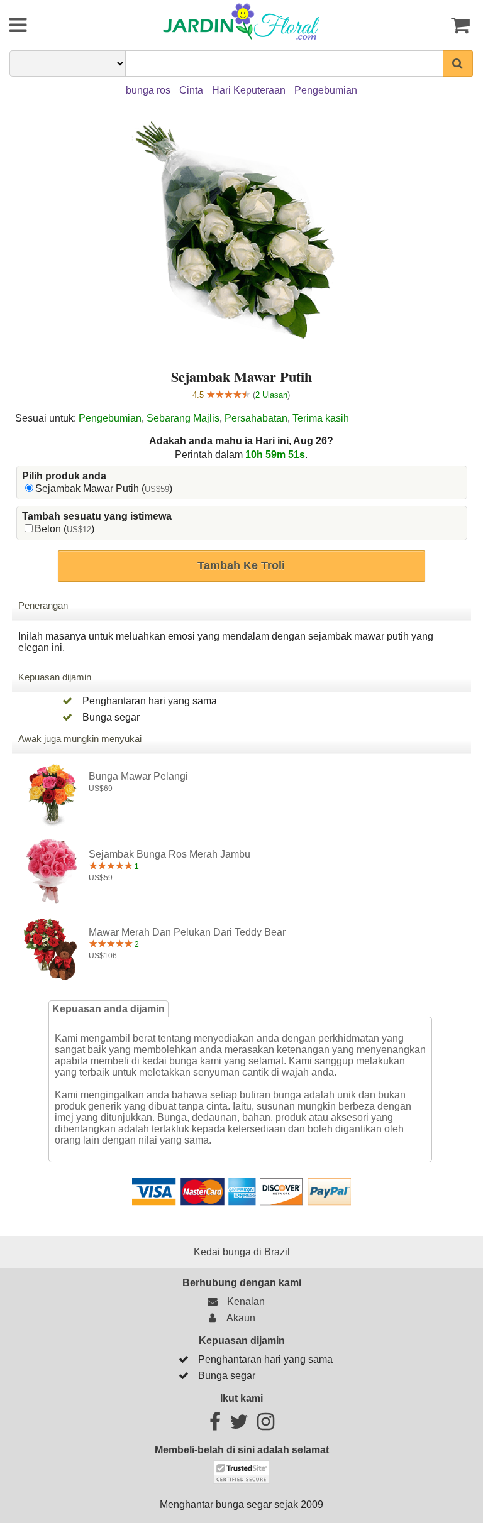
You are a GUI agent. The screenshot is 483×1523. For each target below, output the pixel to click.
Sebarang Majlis (183, 418)
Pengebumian (110, 418)
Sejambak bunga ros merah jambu (169, 854)
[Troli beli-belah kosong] (434, 25)
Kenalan (243, 1301)
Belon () (64, 528)
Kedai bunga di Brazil (242, 1252)
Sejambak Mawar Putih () (103, 488)
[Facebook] (215, 1425)
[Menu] (48, 25)
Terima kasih (320, 418)
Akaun (238, 1318)
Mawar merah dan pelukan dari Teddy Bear (187, 932)
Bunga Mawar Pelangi (138, 776)
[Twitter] (239, 1425)
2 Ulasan (271, 395)
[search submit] (458, 63)
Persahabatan (256, 418)
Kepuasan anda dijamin (108, 1008)
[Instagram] (265, 1425)
